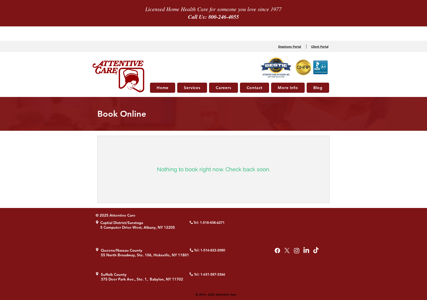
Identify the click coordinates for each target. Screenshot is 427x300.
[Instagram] (296, 250)
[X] (287, 250)
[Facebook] (277, 250)
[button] (192, 88)
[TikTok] (316, 250)
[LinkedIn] (306, 250)
